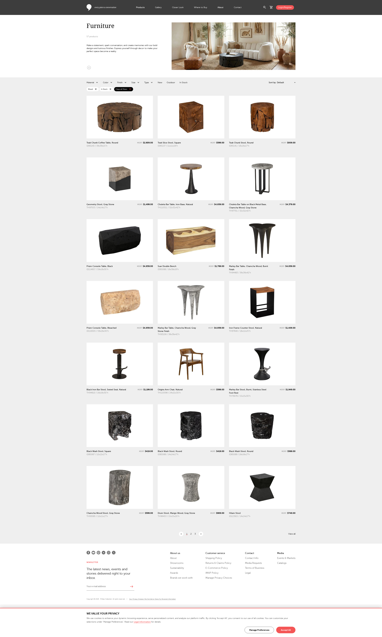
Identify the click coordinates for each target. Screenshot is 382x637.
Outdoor (171, 82)
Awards (174, 573)
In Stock (183, 82)
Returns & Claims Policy (218, 563)
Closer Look (178, 7)
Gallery (158, 7)
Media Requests (253, 563)
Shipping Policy (213, 558)
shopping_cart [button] (271, 7)
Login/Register (285, 7)
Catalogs (281, 563)
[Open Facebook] (88, 552)
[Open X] (113, 552)
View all (291, 534)
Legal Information (142, 622)
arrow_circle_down (89, 67)
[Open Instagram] (108, 552)
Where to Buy (200, 7)
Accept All (286, 630)
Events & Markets (286, 558)
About (220, 7)
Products (140, 7)
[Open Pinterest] (98, 552)
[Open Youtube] (93, 552)
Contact (238, 7)
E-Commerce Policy (216, 568)
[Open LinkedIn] (103, 552)
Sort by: (272, 82)
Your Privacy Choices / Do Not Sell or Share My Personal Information (152, 599)
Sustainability (177, 568)
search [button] (265, 7)
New (160, 82)
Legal (248, 573)
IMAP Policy (211, 573)
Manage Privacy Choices (218, 578)
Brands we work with (181, 578)
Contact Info (251, 558)
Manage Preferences (259, 630)
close (95, 89)
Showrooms (176, 563)
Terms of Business (254, 568)
